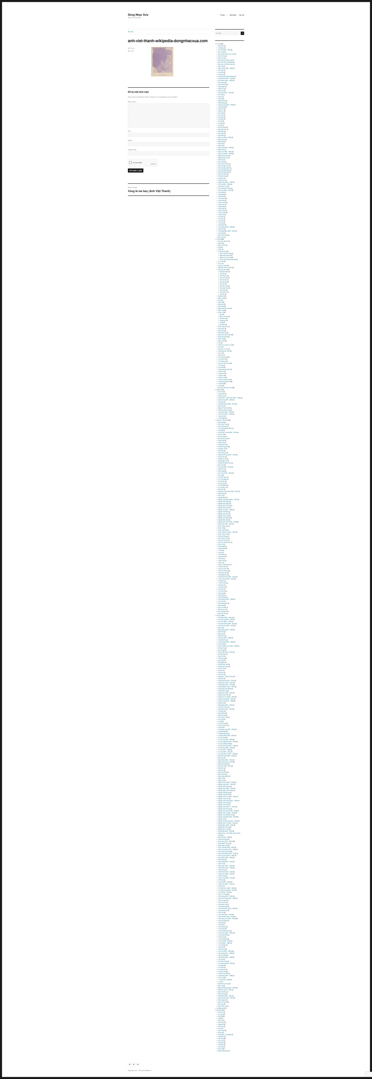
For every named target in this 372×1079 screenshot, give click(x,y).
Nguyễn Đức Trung (223, 829)
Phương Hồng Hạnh (223, 168)
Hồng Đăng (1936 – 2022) (225, 705)
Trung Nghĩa (221, 418)
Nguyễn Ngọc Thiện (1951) (225, 790)
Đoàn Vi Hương (222, 1002)
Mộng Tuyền (221, 139)
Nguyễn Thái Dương (224, 792)
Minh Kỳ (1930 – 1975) (224, 766)
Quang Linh (221, 180)
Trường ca (221, 373)
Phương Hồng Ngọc (223, 170)
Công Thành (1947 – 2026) (225, 78)
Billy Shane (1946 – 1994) (225, 68)
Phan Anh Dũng (222, 536)
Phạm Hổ (220, 528)
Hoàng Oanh (221, 101)
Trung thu (221, 371)
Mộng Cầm (221, 493)
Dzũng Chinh (221, 654)
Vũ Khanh (221, 233)
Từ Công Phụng (222, 939)
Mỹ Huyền (221, 141)
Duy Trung (221, 650)
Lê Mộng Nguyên (223, 733)
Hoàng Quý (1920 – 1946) (225, 693)
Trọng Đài (221, 922)
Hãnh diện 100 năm (225, 255)
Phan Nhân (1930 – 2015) (225, 857)
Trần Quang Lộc (222, 910)
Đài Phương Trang (223, 983)
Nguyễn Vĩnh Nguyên (224, 518)
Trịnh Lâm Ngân (222, 920)
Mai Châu (221, 758)
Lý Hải (220, 125)
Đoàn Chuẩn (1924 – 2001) (225, 998)
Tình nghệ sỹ (222, 361)
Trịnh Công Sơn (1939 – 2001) (226, 918)
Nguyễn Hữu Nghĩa (223, 501)
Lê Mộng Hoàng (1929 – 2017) (226, 404)
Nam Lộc (220, 770)
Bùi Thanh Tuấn (222, 424)
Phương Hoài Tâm (223, 166)
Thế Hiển (220, 880)
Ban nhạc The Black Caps (225, 64)
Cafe (219, 247)
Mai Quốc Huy (222, 129)
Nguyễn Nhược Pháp (224, 505)
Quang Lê (221, 178)
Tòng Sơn (221, 416)
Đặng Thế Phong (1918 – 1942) (227, 988)
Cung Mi (220, 430)
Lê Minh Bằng (222, 731)
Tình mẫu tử (221, 359)
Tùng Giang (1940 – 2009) (225, 227)
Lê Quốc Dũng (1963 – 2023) (226, 735)
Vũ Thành (221, 967)
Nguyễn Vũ (221, 819)
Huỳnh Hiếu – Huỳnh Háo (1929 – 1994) (229, 398)
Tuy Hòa (220, 1047)
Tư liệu (222, 15)
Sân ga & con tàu (223, 349)
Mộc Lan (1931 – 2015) (224, 137)
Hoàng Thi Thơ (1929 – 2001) (226, 697)
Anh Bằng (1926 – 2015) (225, 617)
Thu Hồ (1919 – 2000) (224, 882)
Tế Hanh (220, 558)
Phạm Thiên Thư (223, 534)
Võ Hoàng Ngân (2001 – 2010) (226, 231)
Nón (219, 343)
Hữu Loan (221, 465)
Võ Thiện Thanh (222, 961)
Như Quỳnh (221, 162)
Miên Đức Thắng (223, 764)
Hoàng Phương (222, 690)
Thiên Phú (221, 214)
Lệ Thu (220, 121)
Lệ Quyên (221, 117)
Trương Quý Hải (222, 935)
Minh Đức (221, 768)
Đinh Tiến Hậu (222, 992)
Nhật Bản (220, 1024)
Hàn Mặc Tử (221, 448)
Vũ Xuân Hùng (222, 971)
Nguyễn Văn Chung (223, 802)
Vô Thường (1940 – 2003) (225, 963)
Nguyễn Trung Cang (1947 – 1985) (227, 800)
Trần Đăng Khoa (222, 575)
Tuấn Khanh (221, 949)
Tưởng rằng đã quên (224, 381)
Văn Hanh (221, 229)
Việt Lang (221, 593)
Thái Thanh (221, 198)
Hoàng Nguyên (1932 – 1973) (226, 686)
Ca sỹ (218, 44)
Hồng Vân (221, 703)
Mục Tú (220, 495)
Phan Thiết (221, 1030)
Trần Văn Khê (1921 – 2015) (226, 916)
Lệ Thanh (220, 119)
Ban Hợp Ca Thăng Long (225, 60)
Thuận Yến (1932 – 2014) (225, 884)
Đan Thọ (220, 985)
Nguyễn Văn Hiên (223, 804)
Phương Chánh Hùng (224, 410)
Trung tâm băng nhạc (224, 369)
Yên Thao (221, 601)
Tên (129, 131)
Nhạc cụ (220, 312)
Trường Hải (221, 929)
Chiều (219, 249)
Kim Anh (220, 113)
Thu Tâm (220, 219)
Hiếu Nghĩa (221, 662)
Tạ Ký (220, 552)
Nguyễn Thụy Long (223, 516)
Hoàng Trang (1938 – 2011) (225, 699)
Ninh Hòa (220, 1026)
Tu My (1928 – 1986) (224, 943)
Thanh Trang (221, 876)
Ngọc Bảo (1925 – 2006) (225, 147)
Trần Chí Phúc (222, 568)
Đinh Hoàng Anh (222, 603)
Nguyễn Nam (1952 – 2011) (225, 788)
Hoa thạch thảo (224, 288)
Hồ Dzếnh (221, 450)
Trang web (132, 150)
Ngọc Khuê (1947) (223, 776)
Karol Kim (221, 109)
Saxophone (223, 320)
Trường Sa (221, 937)
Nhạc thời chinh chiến (224, 334)
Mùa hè (220, 302)
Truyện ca (221, 375)
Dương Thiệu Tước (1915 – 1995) (227, 646)
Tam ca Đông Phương (224, 188)
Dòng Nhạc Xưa (138, 15)
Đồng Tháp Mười (223, 1051)
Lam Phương (222, 723)
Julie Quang (221, 107)
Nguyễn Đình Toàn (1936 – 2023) (227, 522)
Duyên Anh (221, 440)
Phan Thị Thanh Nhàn (224, 542)
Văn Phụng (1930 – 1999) (225, 957)
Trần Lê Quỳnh (222, 900)
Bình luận (132, 102)
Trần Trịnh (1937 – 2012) (225, 914)
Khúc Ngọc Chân (223, 717)
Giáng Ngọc (221, 86)
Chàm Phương (222, 426)
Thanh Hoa (221, 200)
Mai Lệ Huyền (222, 127)
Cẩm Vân (220, 70)
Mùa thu (220, 304)
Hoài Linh (220, 674)
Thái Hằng (221, 194)
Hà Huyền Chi (222, 444)
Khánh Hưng (221, 715)
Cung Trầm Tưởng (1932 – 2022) (227, 432)
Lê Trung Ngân (222, 479)
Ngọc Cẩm (221, 149)
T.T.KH (220, 550)
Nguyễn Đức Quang (223, 827)
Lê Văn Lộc (221, 483)
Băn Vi (220, 627)
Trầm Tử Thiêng (222, 894)
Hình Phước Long (223, 666)
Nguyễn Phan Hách (223, 507)
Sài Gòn (220, 1038)
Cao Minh (221, 72)
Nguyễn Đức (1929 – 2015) (225, 825)
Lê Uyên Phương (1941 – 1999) (227, 745)
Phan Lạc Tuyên (222, 540)
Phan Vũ (220, 544)
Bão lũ (220, 243)
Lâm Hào (220, 402)
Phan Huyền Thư (223, 538)
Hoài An (220, 670)
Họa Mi (220, 98)
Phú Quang (221, 859)
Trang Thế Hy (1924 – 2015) (226, 579)
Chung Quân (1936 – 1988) (225, 642)
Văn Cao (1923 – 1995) (224, 951)
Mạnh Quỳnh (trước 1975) (225, 762)
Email (130, 140)
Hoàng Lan (221, 396)
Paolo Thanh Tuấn (223, 164)
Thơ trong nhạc (222, 357)
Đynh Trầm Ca (222, 1006)
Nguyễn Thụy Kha (223, 514)
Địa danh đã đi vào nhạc (225, 387)
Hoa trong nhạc (222, 269)
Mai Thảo (220, 489)
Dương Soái (221, 436)
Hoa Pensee (223, 280)
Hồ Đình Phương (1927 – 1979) (227, 455)
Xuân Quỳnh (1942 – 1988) (225, 599)
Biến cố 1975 (222, 245)
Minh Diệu (221, 131)
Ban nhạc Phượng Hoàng (225, 62)
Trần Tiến (221, 912)
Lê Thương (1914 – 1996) (225, 739)
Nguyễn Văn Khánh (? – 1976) (226, 806)
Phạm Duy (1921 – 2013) (225, 841)
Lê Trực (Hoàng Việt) (224, 743)
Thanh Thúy (221, 210)
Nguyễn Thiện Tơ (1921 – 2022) (227, 796)
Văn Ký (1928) (222, 955)
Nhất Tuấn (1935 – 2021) (225, 524)
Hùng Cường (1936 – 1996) (226, 105)
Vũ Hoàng (221, 965)
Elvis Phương (222, 84)
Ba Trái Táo (221, 56)
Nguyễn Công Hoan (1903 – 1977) (227, 499)
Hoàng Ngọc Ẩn (222, 461)
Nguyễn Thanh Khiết (224, 408)
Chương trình (222, 251)
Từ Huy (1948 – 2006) (224, 941)
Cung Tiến (221, 644)
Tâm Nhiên (221, 554)
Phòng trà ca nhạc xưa (224, 345)
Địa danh (219, 1010)
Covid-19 (220, 261)
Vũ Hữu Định (222, 597)
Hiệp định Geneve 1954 (224, 267)
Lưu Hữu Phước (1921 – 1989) (227, 754)
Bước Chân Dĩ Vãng (225, 253)
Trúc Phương (222, 926)
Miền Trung (221, 298)
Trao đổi (220, 367)
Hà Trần (220, 94)
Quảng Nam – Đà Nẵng (224, 1034)
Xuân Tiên (221, 977)
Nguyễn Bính (222, 497)
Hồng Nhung (221, 103)
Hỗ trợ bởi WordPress (145, 1070)
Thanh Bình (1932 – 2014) (225, 872)
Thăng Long (221, 870)
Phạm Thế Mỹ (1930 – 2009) (226, 847)
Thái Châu (221, 192)
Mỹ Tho (220, 1020)
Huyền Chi (221, 469)
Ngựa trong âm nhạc (224, 308)
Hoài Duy (220, 672)
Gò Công (220, 1014)
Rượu (220, 347)
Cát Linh (220, 391)
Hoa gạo (222, 273)
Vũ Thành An (222, 969)
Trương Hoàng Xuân (224, 931)
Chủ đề (219, 239)
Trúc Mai (220, 221)
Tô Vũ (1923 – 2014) (224, 892)
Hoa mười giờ (224, 278)
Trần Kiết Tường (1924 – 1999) (227, 898)
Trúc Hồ (220, 924)
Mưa (219, 300)
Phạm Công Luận (223, 526)
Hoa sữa (222, 284)
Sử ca (220, 353)
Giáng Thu (221, 88)
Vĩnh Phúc (221, 595)
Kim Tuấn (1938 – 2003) (225, 473)
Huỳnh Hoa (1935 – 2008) (225, 400)
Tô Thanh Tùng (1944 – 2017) (226, 890)
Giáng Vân (221, 442)
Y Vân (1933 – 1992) (224, 979)
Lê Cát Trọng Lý (222, 725)
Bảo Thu (220, 634)
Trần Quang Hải (222, 906)
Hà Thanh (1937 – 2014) (225, 92)
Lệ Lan (220, 475)
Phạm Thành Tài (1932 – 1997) (227, 532)
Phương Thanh (222, 174)
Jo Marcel (221, 711)
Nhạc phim (221, 328)
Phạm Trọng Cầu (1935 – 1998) (227, 849)
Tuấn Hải (220, 947)
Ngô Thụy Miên (222, 772)
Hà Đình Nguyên (222, 446)
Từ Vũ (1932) (222, 945)
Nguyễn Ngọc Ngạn (223, 503)
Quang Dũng (221, 548)
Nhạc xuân (221, 341)
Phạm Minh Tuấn (223, 845)
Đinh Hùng (221, 605)
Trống (221, 322)
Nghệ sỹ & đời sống (225, 257)
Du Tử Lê (221, 434)
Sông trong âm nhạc (224, 351)
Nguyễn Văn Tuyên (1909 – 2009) (227, 811)
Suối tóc (220, 355)
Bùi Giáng (221, 422)
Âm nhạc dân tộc (223, 241)
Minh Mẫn (221, 135)
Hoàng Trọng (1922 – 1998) (225, 701)
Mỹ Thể (220, 145)
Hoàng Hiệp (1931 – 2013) (225, 684)
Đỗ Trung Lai (221, 609)
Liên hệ (241, 15)
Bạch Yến (221, 58)
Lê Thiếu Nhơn (222, 477)
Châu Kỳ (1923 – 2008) (224, 638)
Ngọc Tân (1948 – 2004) (225, 153)
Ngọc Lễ (220, 778)
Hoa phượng (223, 282)
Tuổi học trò (221, 377)
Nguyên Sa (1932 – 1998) (225, 509)
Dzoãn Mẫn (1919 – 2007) (225, 652)
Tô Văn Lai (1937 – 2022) (225, 414)
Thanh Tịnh (221, 560)
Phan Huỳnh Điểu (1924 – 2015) (227, 853)
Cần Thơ (220, 1012)
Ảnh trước (130, 32)
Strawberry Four (222, 186)
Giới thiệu (233, 15)
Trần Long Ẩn (222, 902)
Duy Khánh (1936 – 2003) (225, 80)
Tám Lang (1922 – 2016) (225, 412)
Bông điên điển (224, 271)
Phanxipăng (221, 546)
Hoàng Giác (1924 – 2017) (225, 682)
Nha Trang (221, 1022)
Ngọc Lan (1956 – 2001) (225, 151)
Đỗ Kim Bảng (222, 994)
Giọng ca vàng (222, 265)
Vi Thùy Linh (221, 591)
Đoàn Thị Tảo (222, 613)
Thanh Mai (221, 206)
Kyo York (220, 115)
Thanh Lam (221, 204)
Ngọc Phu (221, 406)
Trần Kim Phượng (223, 570)
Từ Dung (220, 223)
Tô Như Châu (222, 566)
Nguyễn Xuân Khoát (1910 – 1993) (228, 821)
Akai (221, 314)
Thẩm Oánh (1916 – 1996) (225, 867)
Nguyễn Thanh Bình (223, 794)
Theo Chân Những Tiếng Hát (228, 259)
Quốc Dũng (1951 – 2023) (225, 861)
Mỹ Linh (220, 143)
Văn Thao (221, 589)
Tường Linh (221, 587)
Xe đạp (220, 385)
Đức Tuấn (221, 237)
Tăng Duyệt (221, 556)
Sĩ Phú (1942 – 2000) (224, 184)
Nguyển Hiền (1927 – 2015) (225, 784)
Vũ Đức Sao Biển (223, 973)
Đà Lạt (220, 1049)
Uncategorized (221, 1008)
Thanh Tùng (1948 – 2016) (225, 878)
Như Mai (220, 160)
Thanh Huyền (222, 202)
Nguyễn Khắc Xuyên (224, 786)
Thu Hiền (220, 216)
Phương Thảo (222, 176)
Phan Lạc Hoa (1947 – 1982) (226, 855)
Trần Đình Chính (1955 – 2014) (227, 577)
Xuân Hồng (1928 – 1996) (225, 975)
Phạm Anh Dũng (222, 839)
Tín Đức (220, 886)
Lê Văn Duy (221, 481)
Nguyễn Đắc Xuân (223, 520)
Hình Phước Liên (223, 664)
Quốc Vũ (220, 863)
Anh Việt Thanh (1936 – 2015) (226, 623)
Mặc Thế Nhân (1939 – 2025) (226, 756)
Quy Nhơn (221, 1036)
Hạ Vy (220, 96)
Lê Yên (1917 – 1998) (224, 749)
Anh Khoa (221, 46)
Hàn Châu (221, 660)
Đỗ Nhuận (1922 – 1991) (225, 996)
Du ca (220, 263)
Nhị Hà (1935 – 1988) (224, 837)
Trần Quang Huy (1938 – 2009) (227, 908)
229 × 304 (130, 51)
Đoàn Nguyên (222, 1000)
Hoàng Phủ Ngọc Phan (224, 463)
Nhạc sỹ (219, 615)
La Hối (220, 721)
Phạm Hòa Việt (222, 530)
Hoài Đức (221, 678)
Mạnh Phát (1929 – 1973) (225, 760)
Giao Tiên (221, 656)
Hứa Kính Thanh (223, 707)
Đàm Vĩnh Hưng (222, 235)
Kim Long (221, 719)
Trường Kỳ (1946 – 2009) (225, 933)
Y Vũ (219, 981)
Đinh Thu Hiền (222, 607)
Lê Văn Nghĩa (222, 485)
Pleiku (220, 1032)
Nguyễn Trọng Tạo (223, 798)
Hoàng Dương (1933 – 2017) (226, 680)
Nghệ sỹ (219, 389)
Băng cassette (224, 316)
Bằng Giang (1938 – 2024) (225, 629)
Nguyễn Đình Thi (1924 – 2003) (227, 823)
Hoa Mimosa (223, 275)
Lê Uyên (220, 123)
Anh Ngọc (221, 48)
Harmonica (223, 318)
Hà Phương (221, 658)
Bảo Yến (220, 66)
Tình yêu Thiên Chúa (224, 363)
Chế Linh (220, 74)
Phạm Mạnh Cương (223, 843)
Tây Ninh (220, 1044)
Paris (219, 1028)
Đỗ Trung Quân (222, 611)
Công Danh (221, 393)
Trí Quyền (221, 581)
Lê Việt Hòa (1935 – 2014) (225, 747)
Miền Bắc (221, 296)
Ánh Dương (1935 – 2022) (225, 619)
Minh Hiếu (221, 133)
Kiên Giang (221, 471)
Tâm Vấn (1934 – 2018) (224, 190)
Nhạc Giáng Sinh (223, 326)
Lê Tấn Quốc (222, 737)
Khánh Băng (221, 713)
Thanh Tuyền (222, 212)
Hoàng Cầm (221, 457)
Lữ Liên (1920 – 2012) (224, 752)
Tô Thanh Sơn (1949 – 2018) (226, 888)
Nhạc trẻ (220, 339)
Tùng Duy (221, 585)
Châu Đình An (222, 640)
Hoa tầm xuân (224, 286)
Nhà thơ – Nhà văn (222, 420)
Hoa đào (222, 294)
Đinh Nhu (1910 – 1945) (224, 990)
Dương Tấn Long (223, 438)
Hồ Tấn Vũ (221, 668)
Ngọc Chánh (221, 774)
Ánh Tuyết (221, 52)
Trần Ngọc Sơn (222, 904)
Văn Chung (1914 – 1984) (225, 953)
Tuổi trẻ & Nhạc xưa (224, 379)
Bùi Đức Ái (221, 636)
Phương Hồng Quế (223, 172)
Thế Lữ (220, 562)
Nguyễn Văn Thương (224, 808)
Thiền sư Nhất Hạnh (224, 564)
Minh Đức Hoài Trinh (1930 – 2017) (228, 491)
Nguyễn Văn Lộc (223, 157)
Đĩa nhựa (222, 324)
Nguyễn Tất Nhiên (223, 511)
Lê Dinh (220, 727)
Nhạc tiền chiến (222, 337)
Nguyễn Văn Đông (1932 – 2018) (227, 817)
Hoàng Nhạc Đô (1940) (224, 688)
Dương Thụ (221, 648)
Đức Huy (220, 1004)
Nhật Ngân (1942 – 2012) (225, 831)
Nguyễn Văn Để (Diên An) (225, 815)
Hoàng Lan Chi (222, 459)
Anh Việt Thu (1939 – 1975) (226, 625)
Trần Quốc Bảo (222, 573)
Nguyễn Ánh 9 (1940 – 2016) (226, 782)
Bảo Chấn (221, 632)
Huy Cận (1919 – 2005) (224, 467)
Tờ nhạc (220, 365)
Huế (219, 1018)
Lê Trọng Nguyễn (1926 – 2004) (227, 741)
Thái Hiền (221, 196)
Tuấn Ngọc (221, 225)
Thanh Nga (221, 208)
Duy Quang (221, 82)
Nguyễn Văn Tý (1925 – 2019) (226, 813)
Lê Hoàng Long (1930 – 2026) (226, 729)
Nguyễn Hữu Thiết (223, 155)
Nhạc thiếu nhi (222, 332)
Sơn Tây (220, 1040)
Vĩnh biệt (220, 383)
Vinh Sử (220, 959)
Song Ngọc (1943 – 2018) (225, 865)
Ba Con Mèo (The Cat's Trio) (226, 54)
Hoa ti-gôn (223, 290)
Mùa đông (221, 306)
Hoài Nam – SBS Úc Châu (225, 676)
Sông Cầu (221, 1042)
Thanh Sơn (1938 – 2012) (225, 874)
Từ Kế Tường (222, 583)
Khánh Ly (221, 111)
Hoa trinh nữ (223, 292)
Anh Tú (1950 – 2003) (224, 50)
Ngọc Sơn (221, 780)
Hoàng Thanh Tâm (223, 695)
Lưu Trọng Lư (222, 487)
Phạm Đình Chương (224, 851)
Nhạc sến (221, 330)
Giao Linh (221, 90)
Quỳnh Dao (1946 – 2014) (225, 182)
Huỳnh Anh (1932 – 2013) (225, 709)
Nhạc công (221, 310)
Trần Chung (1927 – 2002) (225, 896)
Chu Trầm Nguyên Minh (225, 428)
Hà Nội (220, 1016)
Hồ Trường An (222, 452)
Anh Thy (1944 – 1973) (224, 621)
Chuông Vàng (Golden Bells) (226, 76)
